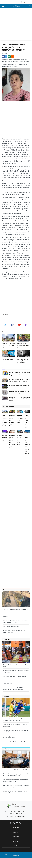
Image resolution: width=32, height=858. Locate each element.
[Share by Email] (12, 56)
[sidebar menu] (3, 6)
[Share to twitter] (6, 56)
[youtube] (26, 2)
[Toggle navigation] (29, 6)
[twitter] (24, 2)
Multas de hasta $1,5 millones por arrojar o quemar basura (23, 345)
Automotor (16, 836)
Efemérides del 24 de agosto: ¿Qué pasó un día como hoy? (23, 360)
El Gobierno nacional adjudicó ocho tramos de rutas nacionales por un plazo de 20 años (27, 444)
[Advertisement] (16, 24)
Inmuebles (16, 832)
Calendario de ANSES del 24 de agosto (20, 419)
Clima (16, 845)
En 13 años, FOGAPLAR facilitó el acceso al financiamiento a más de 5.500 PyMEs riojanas (19, 399)
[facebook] (22, 2)
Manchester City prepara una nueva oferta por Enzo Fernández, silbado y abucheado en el (19, 374)
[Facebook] (11, 822)
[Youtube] (17, 822)
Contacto (16, 828)
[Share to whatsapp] (9, 56)
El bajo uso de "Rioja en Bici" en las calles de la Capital (8, 345)
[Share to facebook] (3, 56)
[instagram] (29, 2)
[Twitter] (14, 822)
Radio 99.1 (16, 841)
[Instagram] (20, 822)
